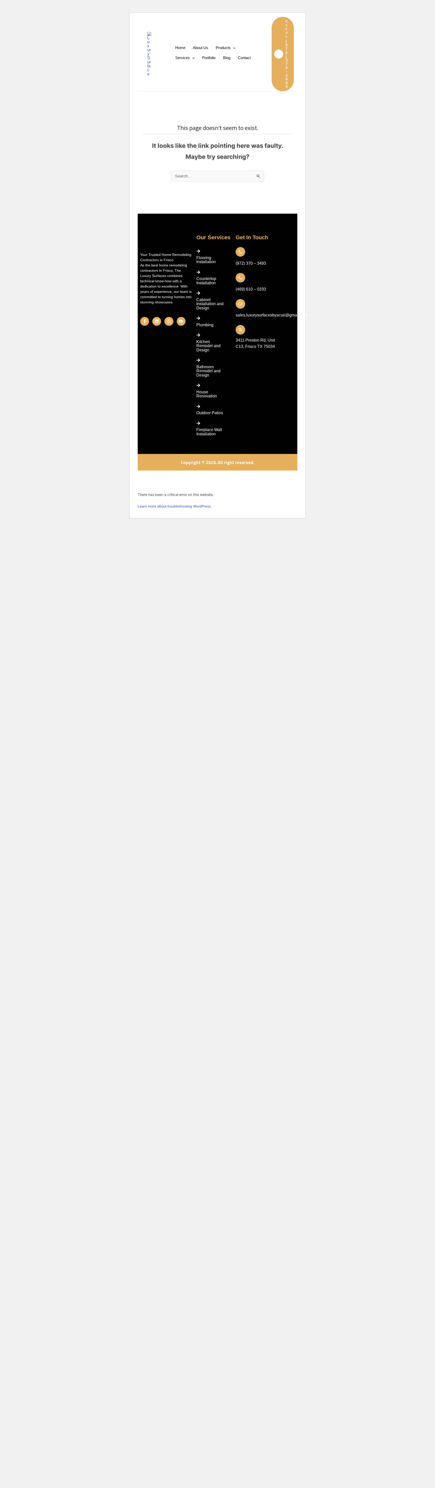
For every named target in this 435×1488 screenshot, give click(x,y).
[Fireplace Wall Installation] (198, 423)
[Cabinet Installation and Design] (198, 293)
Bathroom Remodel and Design (208, 371)
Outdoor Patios (209, 413)
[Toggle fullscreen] (154, 475)
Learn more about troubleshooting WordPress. (175, 506)
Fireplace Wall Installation (209, 432)
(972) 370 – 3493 (251, 263)
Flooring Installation (206, 260)
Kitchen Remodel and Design (208, 346)
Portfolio (208, 58)
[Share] (165, 475)
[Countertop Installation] (198, 272)
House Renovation (206, 394)
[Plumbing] (198, 318)
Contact (244, 58)
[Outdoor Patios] (198, 406)
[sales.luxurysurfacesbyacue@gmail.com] (240, 304)
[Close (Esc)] (177, 475)
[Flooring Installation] (198, 251)
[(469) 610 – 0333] (240, 278)
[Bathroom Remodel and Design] (198, 360)
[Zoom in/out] (143, 475)
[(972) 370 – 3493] (240, 252)
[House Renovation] (198, 385)
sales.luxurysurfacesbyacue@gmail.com (272, 315)
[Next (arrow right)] (154, 483)
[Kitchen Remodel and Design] (198, 335)
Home (180, 47)
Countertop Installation (206, 280)
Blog (226, 58)
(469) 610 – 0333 (251, 289)
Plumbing (204, 325)
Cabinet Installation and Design (210, 304)
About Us (200, 47)
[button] (283, 54)
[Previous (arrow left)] (143, 483)
